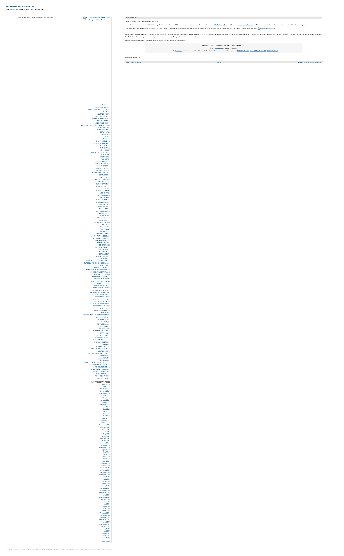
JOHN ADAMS (105, 215)
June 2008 (106, 504)
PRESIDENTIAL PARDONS (101, 294)
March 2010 (106, 461)
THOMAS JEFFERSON (102, 342)
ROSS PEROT (105, 326)
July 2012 (106, 409)
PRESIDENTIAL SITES (102, 301)
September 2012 (104, 404)
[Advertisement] (102, 63)
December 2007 (104, 517)
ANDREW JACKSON (103, 121)
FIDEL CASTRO (104, 154)
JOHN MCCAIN (104, 220)
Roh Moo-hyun (105, 322)
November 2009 (104, 470)
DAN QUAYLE (105, 148)
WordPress (31, 549)
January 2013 (105, 400)
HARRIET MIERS (104, 182)
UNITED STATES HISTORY (100, 349)
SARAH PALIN (105, 333)
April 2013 (106, 395)
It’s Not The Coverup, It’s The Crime (309, 62)
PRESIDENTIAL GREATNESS (100, 281)
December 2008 (104, 490)
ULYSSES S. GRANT (103, 346)
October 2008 (105, 495)
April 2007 (106, 535)
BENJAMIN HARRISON (102, 130)
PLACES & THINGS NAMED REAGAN (97, 263)
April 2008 (106, 508)
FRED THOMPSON (103, 166)
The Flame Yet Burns (134, 62)
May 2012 (106, 413)
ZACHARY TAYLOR (103, 378)
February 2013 (105, 398)
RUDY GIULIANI (104, 328)
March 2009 (106, 483)
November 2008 (104, 492)
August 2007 (105, 526)
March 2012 (106, 418)
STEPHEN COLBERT (102, 337)
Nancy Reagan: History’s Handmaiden (97, 20)
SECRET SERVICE (103, 335)
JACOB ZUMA (105, 197)
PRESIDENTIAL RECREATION (99, 299)
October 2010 (105, 445)
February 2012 (105, 420)
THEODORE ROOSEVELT (101, 340)
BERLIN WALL (105, 132)
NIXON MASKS (104, 258)
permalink (179, 50)
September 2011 (104, 427)
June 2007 (106, 531)
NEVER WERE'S (104, 254)
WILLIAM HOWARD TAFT (101, 371)
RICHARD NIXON (104, 319)
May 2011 (106, 434)
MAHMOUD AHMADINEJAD (100, 236)
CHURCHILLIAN (104, 145)
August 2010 (105, 450)
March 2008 (106, 510)
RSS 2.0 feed (216, 48)
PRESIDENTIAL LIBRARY (101, 290)
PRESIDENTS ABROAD (102, 310)
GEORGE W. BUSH (103, 170)
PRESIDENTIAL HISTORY (101, 285)
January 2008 (105, 515)
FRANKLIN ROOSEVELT (101, 163)
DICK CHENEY (105, 150)
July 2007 (106, 529)
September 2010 (104, 447)
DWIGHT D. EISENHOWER (100, 152)
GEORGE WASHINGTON (101, 172)
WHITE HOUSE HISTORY (101, 364)
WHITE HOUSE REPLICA (101, 367)
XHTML (85, 549)
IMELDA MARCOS (103, 195)
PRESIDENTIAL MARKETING (100, 292)
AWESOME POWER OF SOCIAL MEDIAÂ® (95, 125)
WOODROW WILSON (102, 376)
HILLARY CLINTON (103, 188)
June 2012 (106, 411)
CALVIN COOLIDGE (103, 141)
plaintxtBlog (39, 549)
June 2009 (106, 477)
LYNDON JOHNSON (103, 234)
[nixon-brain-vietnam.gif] (266, 28)
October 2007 (105, 522)
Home (219, 62)
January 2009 (105, 488)
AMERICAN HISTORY (102, 116)
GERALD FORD (104, 175)
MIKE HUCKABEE (104, 245)
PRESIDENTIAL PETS (102, 297)
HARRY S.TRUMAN (103, 184)
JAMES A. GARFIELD (102, 200)
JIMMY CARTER (104, 213)
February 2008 (105, 513)
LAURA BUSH (105, 231)
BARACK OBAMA (104, 127)
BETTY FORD (105, 134)
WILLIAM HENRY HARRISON (100, 369)
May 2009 (106, 479)
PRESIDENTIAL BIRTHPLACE (99, 272)
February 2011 (105, 438)
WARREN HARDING (103, 360)
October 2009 (105, 472)
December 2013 (104, 389)
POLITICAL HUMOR (103, 265)
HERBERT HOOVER (103, 186)
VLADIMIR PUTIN (104, 358)
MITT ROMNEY (104, 249)
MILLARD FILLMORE (102, 247)
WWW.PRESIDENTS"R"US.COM (20, 7)
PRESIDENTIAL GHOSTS (101, 276)
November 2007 (104, 520)
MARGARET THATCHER (101, 238)
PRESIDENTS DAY (103, 313)
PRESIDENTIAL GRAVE (102, 279)
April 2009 (106, 481)
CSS (90, 549)
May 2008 (106, 506)
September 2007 (104, 524)
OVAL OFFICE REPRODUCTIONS (98, 261)
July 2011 (106, 431)
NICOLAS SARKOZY (103, 256)
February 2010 (105, 463)
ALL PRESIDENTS (103, 114)
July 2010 (106, 452)
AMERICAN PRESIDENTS (101, 118)
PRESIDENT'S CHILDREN (101, 267)
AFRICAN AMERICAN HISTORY (99, 109)
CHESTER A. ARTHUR (102, 143)
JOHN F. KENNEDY (103, 218)
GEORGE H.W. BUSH (102, 168)
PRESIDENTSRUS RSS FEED (99, 17)
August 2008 (105, 499)
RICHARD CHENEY (103, 317)
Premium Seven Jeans (67, 549)
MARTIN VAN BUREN (102, 240)
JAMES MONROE (104, 209)
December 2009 (104, 468)
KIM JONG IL (105, 229)
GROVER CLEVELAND (102, 179)
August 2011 (105, 429)
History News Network (245, 25)
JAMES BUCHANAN (103, 202)
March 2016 (106, 384)
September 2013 (104, 393)
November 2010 (104, 443)
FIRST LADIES (105, 157)
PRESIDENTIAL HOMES (101, 288)
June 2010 (106, 454)
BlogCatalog (106, 541)
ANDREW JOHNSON (102, 123)
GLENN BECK (105, 177)
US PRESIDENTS (104, 351)
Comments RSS (107, 549)
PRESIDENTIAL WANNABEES (99, 304)
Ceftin (77, 549)
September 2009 (104, 474)
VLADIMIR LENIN (104, 355)
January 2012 (105, 422)
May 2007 (106, 533)
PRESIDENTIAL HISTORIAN (100, 283)
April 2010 (106, 459)
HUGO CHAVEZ (104, 193)
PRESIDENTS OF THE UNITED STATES (96, 315)
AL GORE (106, 112)
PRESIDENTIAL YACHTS (101, 306)
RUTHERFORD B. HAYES (101, 331)
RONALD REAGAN (103, 324)
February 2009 (105, 486)
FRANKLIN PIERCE (103, 161)
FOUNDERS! (105, 159)
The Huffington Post (220, 25)
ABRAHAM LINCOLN (103, 107)
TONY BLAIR (105, 344)
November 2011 (104, 425)
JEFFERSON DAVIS (103, 211)
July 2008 (106, 501)
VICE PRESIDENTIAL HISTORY (99, 353)
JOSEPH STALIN (104, 227)
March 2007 (106, 538)
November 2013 (104, 391)
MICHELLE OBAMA (103, 243)
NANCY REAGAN (104, 252)
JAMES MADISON (103, 206)
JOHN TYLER (105, 224)
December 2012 (104, 402)
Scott (51, 549)
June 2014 (106, 386)
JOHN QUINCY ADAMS (102, 222)
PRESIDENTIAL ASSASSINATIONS (98, 270)
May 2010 (106, 456)
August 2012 (105, 407)
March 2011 (106, 436)
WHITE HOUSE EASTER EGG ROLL (97, 362)
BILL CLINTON (105, 136)
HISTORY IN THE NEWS (101, 191)
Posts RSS (97, 549)
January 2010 (105, 465)
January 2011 (105, 441)
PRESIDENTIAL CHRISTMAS (100, 274)
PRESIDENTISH (104, 308)
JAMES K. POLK (104, 204)
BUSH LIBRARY (104, 139)
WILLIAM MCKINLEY (103, 373)
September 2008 (104, 497)
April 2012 (106, 416)
